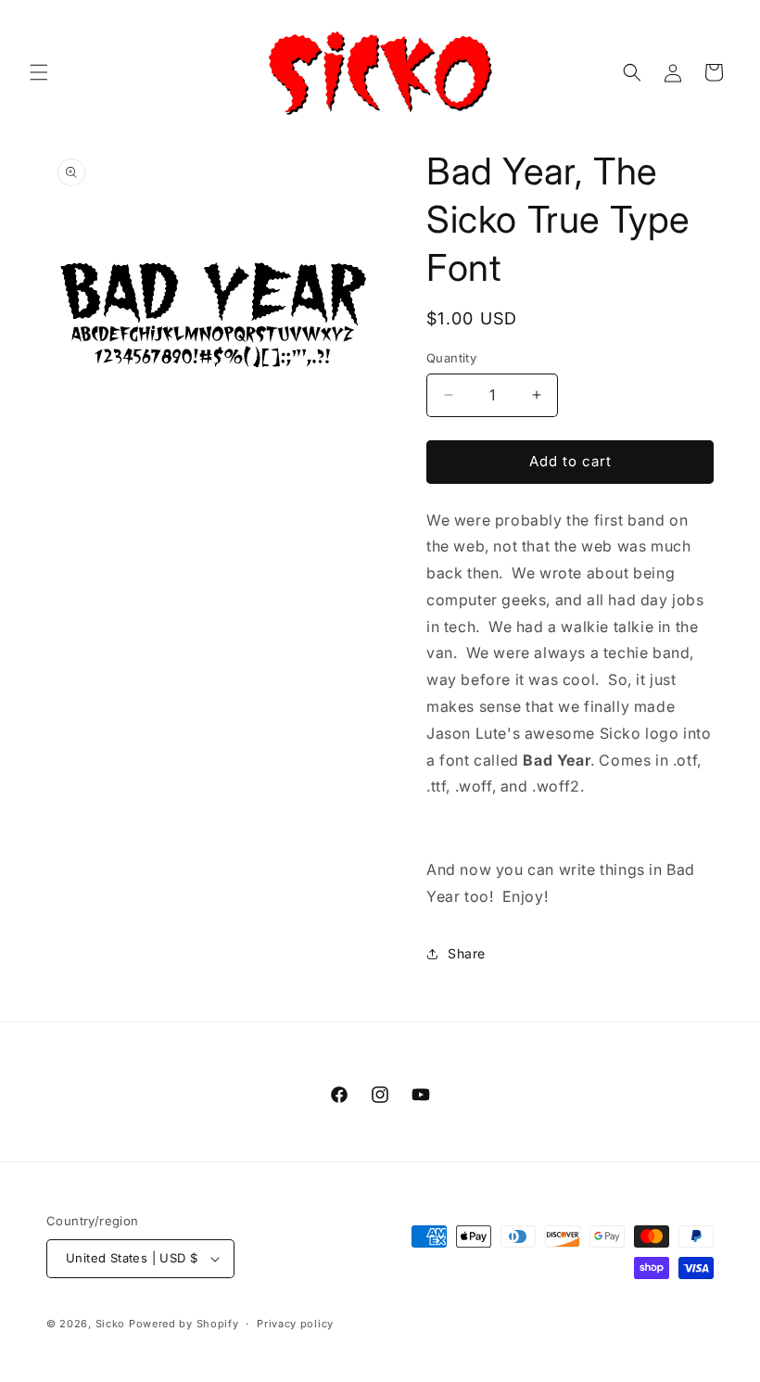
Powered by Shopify (184, 1323)
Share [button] (467, 953)
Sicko (110, 1323)
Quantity (451, 357)
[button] (39, 72)
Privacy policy (295, 1323)
